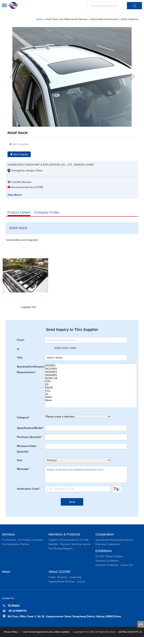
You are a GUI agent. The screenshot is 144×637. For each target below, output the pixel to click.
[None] (91, 400)
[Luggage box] (28, 275)
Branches (62, 577)
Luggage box (28, 306)
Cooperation (104, 534)
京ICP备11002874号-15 (130, 632)
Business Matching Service (75, 544)
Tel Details (14, 605)
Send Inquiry (20, 154)
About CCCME (60, 572)
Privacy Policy (11, 632)
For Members (9, 539)
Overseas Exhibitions (107, 560)
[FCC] (91, 390)
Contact (81, 581)
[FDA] (91, 381)
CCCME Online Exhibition (109, 556)
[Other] (91, 397)
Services (8, 534)
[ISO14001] (91, 368)
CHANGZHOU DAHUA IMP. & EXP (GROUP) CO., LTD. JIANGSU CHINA (51, 164)
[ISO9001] (91, 365)
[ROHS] (91, 387)
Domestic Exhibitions (106, 565)
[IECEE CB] (91, 378)
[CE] (91, 384)
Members (54, 544)
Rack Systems (130, 19)
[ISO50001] (91, 375)
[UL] (91, 394)
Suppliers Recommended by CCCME (69, 539)
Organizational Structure (62, 581)
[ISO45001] (91, 371)
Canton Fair (126, 565)
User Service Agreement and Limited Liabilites (46, 632)
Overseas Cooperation (107, 544)
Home (39, 19)
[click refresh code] (116, 489)
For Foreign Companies (31, 539)
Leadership (75, 577)
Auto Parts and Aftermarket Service (67, 19)
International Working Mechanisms (114, 539)
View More (15, 194)
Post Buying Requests (61, 548)
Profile (52, 577)
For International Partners (15, 544)
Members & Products (64, 534)
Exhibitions (103, 551)
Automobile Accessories (104, 19)
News (6, 572)
